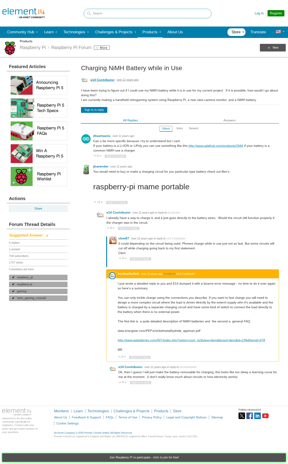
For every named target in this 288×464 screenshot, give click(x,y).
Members (61, 411)
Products (26, 41)
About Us (60, 417)
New (275, 47)
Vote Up (95, 156)
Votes (179, 128)
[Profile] (278, 32)
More (103, 47)
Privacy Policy (152, 417)
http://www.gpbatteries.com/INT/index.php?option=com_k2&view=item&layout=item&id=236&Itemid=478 (191, 340)
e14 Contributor (102, 80)
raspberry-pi (24, 284)
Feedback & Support (86, 417)
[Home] (23, 13)
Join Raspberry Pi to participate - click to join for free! (144, 457)
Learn (78, 411)
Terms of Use (127, 417)
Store (177, 411)
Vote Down (100, 156)
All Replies (130, 120)
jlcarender (101, 166)
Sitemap (217, 417)
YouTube (265, 416)
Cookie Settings (67, 423)
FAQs (110, 417)
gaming (21, 291)
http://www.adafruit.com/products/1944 (216, 145)
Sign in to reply (94, 110)
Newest (193, 128)
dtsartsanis (102, 136)
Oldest (166, 128)
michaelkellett (129, 273)
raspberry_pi (25, 277)
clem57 (124, 238)
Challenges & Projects (131, 411)
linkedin (257, 416)
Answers (229, 120)
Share (38, 208)
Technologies (98, 411)
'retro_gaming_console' (31, 298)
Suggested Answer (26, 235)
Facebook (249, 416)
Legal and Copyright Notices (186, 417)
